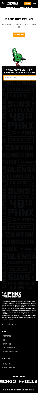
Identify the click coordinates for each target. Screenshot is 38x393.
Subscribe (27, 3)
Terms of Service (8, 348)
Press (4, 340)
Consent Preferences (10, 351)
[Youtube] (12, 324)
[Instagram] (9, 324)
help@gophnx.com (8, 368)
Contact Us (6, 364)
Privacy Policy (7, 344)
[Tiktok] (16, 324)
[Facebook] (3, 324)
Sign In (34, 3)
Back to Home (19, 34)
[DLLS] (15, 381)
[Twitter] (6, 324)
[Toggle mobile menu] (3, 3)
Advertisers (6, 336)
